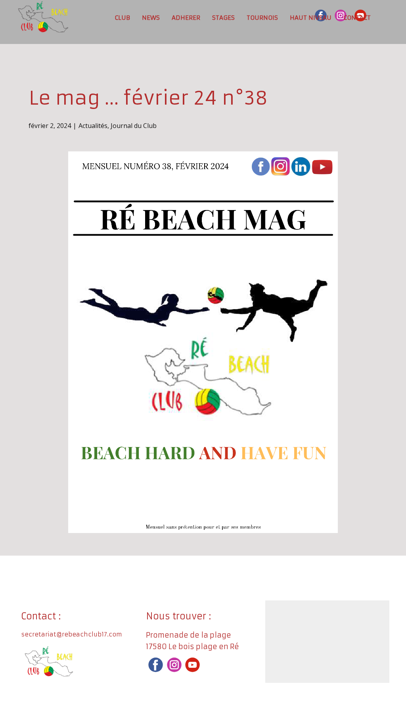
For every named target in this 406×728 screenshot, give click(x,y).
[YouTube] (192, 664)
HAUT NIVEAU (310, 17)
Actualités (93, 125)
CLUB (122, 17)
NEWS (151, 17)
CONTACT (357, 17)
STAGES (223, 17)
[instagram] (174, 664)
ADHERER (186, 17)
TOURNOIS (262, 17)
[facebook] (155, 664)
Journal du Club (134, 125)
